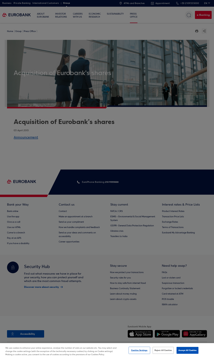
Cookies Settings (139, 350)
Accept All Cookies (187, 350)
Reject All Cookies (163, 350)
